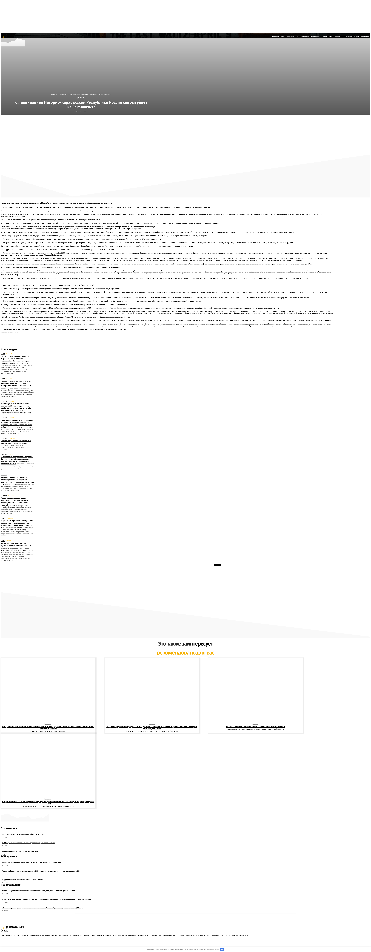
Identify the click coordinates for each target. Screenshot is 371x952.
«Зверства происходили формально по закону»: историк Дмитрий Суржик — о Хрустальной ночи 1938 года (42, 908)
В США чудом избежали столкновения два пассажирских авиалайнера (28, 843)
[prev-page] (185, 811)
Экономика (5, 454)
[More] (232, 119)
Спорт (3, 354)
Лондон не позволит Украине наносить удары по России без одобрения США (31, 862)
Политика (54, 94)
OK (222, 949)
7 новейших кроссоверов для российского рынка (21, 851)
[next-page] (186, 811)
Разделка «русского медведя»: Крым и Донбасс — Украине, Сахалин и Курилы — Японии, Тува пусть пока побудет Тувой (151, 727)
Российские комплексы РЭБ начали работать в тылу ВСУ (23, 834)
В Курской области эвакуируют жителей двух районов (22, 880)
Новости (4, 475)
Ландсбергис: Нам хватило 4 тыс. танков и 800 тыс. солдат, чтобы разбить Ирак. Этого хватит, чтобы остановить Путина (48, 727)
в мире (3, 518)
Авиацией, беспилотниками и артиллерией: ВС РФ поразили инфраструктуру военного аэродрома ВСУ (41, 871)
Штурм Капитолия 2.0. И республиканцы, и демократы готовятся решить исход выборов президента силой (48, 802)
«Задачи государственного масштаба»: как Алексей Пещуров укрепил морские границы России (38, 891)
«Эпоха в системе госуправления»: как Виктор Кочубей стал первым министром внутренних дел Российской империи (46, 899)
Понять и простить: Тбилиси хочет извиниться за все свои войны (255, 726)
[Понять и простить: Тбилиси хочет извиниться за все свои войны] (255, 691)
